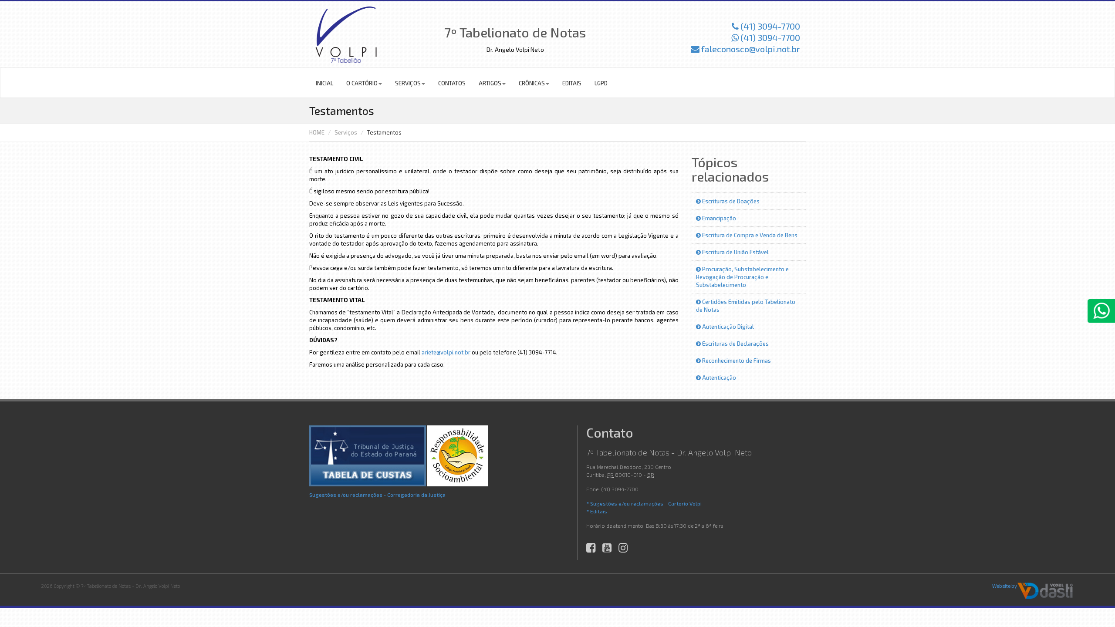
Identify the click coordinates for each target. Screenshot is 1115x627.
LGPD (601, 83)
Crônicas (532, 83)
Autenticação (718, 377)
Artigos (490, 83)
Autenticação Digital (727, 326)
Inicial (324, 83)
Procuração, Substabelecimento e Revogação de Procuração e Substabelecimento (742, 277)
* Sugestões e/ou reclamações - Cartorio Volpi (644, 503)
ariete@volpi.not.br (446, 352)
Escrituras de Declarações (735, 343)
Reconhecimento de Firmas (736, 360)
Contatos (452, 83)
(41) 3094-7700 (769, 26)
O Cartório (362, 83)
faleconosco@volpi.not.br (749, 49)
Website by (1004, 586)
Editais (571, 83)
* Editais (596, 511)
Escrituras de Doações (730, 201)
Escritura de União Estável (735, 252)
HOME (316, 132)
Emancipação (718, 218)
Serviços (408, 83)
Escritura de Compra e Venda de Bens (749, 235)
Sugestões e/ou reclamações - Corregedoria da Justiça (377, 495)
